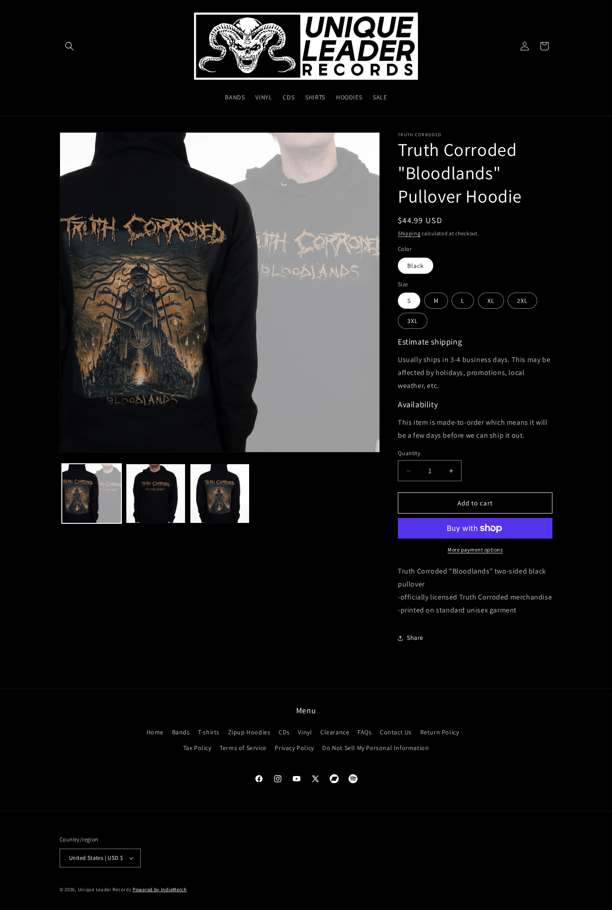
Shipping (409, 233)
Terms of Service (243, 748)
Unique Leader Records (105, 889)
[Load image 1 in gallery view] (91, 493)
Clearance (334, 732)
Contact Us (396, 732)
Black (415, 266)
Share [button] (415, 638)
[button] (69, 46)
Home (155, 732)
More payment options (475, 549)
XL (491, 301)
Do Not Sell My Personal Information (375, 748)
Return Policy (439, 732)
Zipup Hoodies (249, 732)
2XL (522, 301)
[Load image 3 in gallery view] (220, 493)
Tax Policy (197, 748)
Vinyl (305, 732)
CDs (284, 732)
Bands (181, 732)
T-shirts (209, 732)
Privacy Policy (294, 748)
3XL (412, 321)
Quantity (409, 453)
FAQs (364, 732)
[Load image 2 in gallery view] (155, 493)
